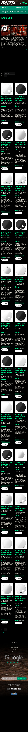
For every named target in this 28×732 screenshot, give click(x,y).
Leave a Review (14, 666)
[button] (21, 3)
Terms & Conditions (14, 649)
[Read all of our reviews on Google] (14, 658)
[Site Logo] (8, 3)
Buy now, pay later (7, 11)
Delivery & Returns (14, 644)
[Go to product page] (7, 89)
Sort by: (2, 73)
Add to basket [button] (5, 123)
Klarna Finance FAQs (14, 647)
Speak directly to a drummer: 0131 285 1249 (15, 9)
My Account (14, 642)
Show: (2, 75)
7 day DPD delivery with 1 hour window (15, 13)
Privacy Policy (14, 651)
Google (14, 665)
